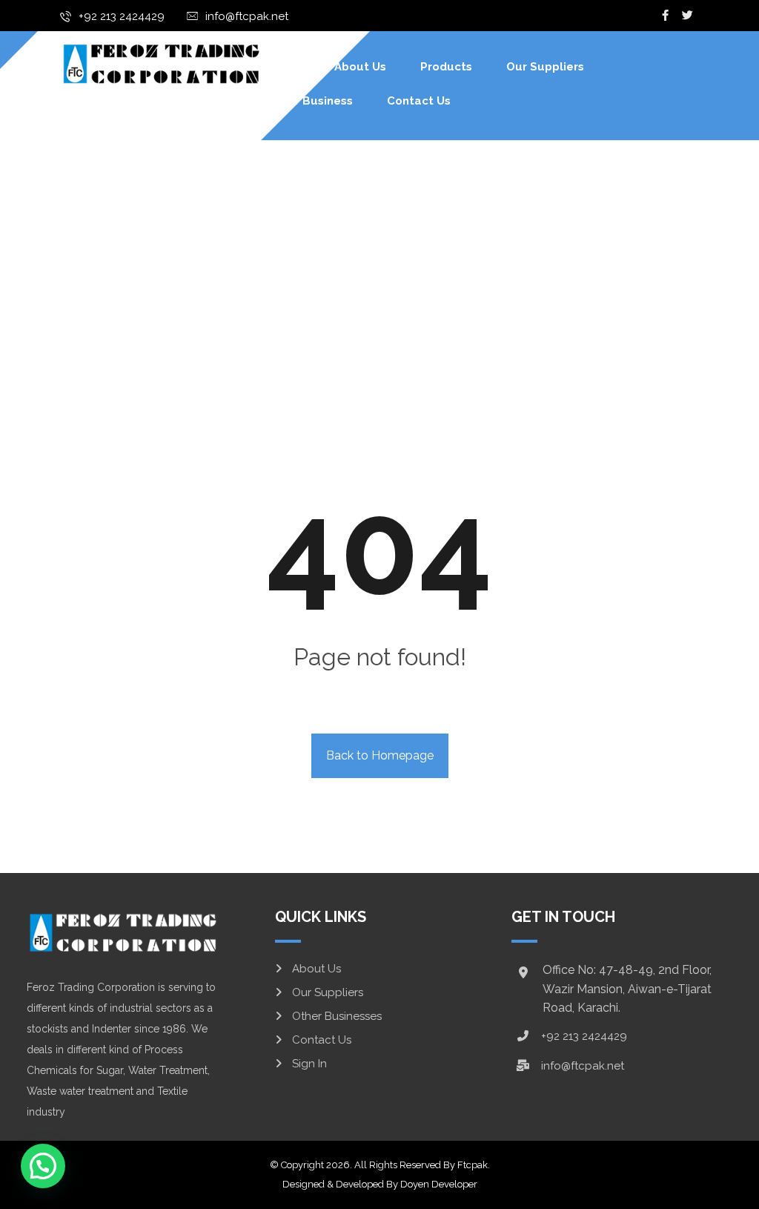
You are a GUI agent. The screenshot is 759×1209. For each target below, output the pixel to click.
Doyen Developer (438, 1184)
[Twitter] (688, 15)
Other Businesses (337, 1016)
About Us (316, 968)
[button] (43, 1166)
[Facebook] (665, 15)
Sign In (309, 1063)
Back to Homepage (380, 755)
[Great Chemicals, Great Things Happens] (160, 63)
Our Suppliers (327, 992)
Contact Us (321, 1040)
